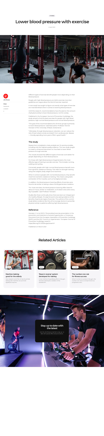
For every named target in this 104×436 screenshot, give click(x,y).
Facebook (6, 106)
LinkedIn (5, 109)
